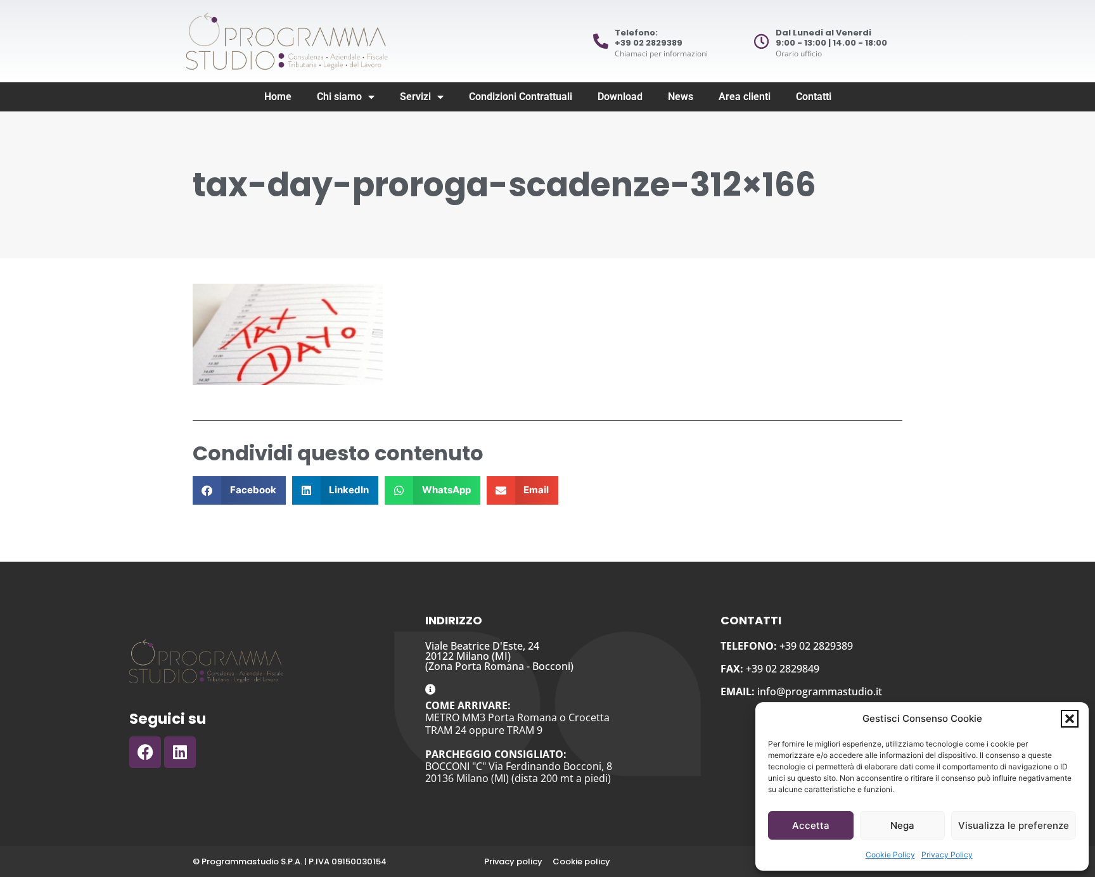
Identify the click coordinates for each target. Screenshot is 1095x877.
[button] (1069, 718)
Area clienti (745, 97)
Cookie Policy (890, 854)
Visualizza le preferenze (1013, 825)
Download (620, 97)
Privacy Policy (947, 854)
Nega (902, 825)
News (680, 97)
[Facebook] (145, 752)
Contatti (813, 97)
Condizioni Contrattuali (520, 97)
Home (277, 97)
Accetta (810, 825)
